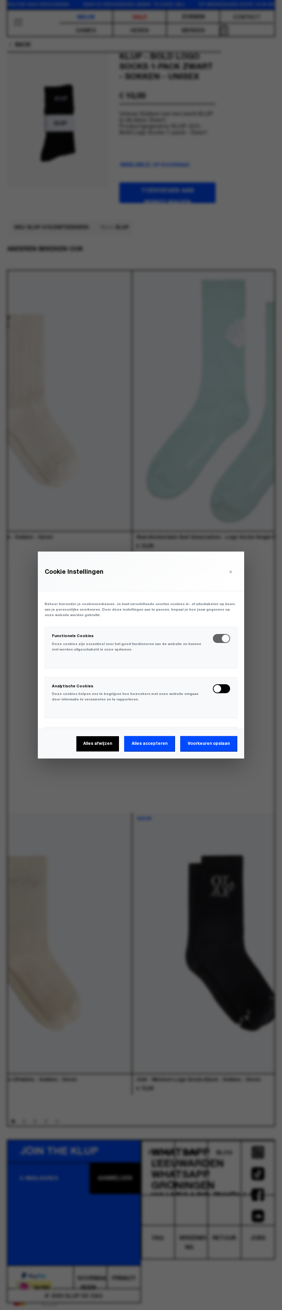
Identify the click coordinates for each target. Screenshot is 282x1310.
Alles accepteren (149, 744)
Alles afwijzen (97, 744)
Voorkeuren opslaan (209, 744)
